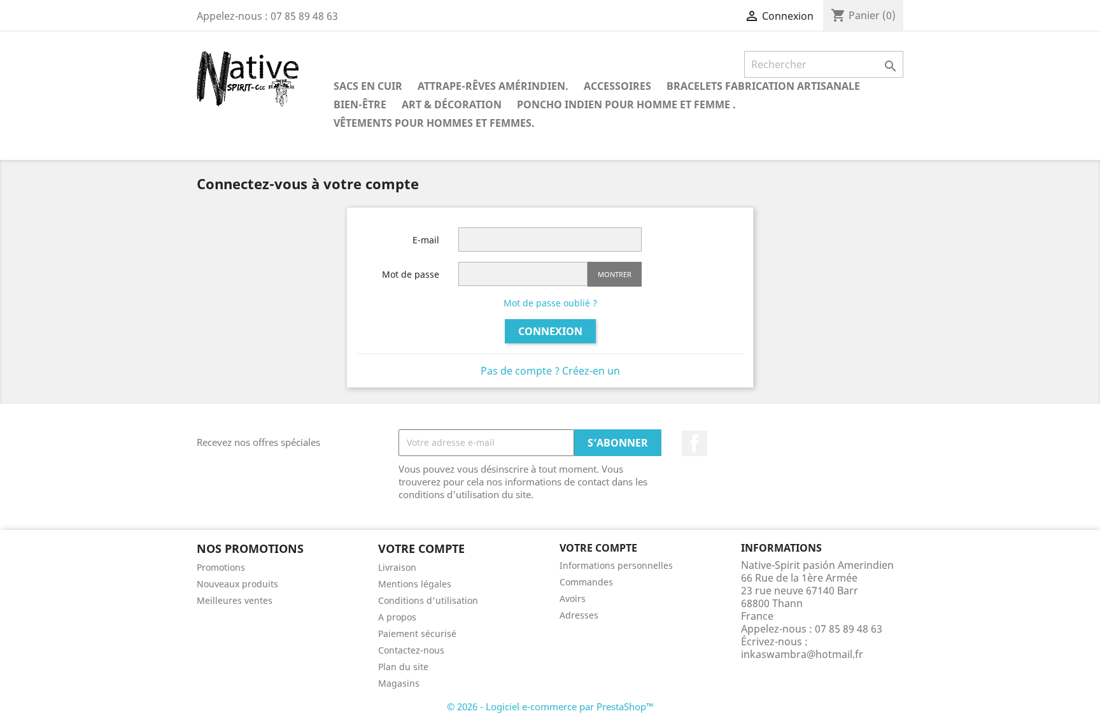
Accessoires (617, 86)
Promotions (221, 567)
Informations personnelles (616, 565)
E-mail (425, 240)
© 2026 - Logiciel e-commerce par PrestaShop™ (550, 706)
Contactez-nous (411, 650)
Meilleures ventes (234, 600)
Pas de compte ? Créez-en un (550, 371)
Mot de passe (410, 274)
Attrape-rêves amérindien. (493, 86)
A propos (397, 617)
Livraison (397, 567)
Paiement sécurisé (417, 633)
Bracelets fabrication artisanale (763, 86)
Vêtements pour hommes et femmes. (434, 123)
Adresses (579, 615)
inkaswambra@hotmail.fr (802, 654)
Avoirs (573, 598)
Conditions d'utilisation (428, 600)
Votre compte (598, 548)
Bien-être (360, 104)
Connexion (550, 331)
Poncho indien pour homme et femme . (626, 104)
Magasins (399, 683)
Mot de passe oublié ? (550, 303)
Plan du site (403, 667)
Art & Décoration (452, 104)
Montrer (614, 274)
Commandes (586, 582)
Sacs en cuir (368, 86)
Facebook (694, 443)
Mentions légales (414, 584)
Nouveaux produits (237, 584)
